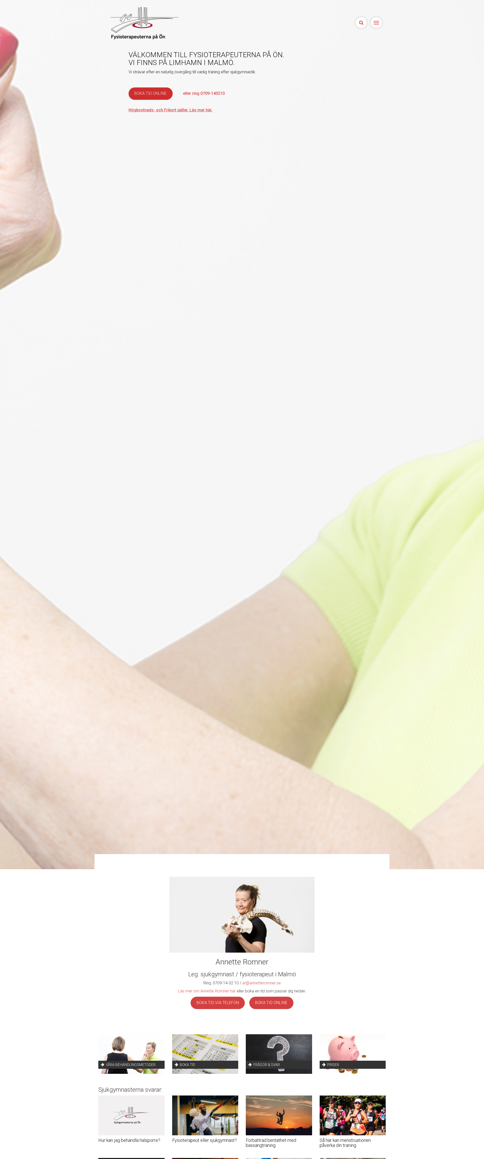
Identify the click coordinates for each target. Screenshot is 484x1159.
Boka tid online (150, 93)
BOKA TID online (271, 1002)
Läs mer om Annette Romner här (207, 991)
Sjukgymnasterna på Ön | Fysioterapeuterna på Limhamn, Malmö (143, 23)
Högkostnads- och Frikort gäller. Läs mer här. (171, 110)
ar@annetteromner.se (261, 983)
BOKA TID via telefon (218, 1002)
